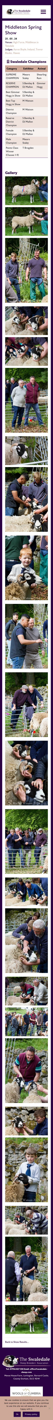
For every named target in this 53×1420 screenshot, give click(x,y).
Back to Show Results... (17, 1342)
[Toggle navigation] (43, 11)
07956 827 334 (16, 1369)
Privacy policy (31, 1414)
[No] (49, 1408)
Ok (17, 1414)
